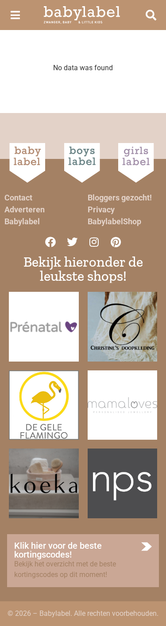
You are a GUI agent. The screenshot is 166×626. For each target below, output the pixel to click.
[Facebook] (50, 242)
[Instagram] (94, 242)
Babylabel (22, 221)
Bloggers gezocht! (120, 197)
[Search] (151, 15)
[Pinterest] (115, 242)
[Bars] (15, 15)
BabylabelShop (114, 221)
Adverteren (24, 209)
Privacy (101, 209)
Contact (18, 197)
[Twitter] (72, 242)
